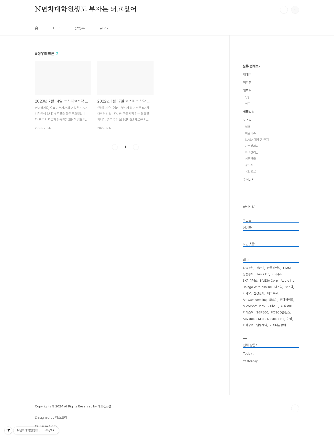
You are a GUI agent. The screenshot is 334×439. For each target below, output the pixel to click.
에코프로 (272, 293)
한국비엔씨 (273, 268)
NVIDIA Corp (269, 280)
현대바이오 (286, 299)
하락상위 (248, 325)
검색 (284, 9)
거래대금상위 (278, 325)
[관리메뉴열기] (8, 430)
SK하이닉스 (250, 280)
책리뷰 (247, 82)
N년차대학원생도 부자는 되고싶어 (86, 9)
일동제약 (261, 325)
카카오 (247, 293)
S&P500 (262, 312)
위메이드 (272, 306)
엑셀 (247, 127)
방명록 (80, 28)
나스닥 (278, 287)
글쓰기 (105, 28)
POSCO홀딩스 (280, 312)
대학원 (247, 90)
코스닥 (289, 287)
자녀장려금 (251, 152)
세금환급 (250, 159)
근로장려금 (251, 146)
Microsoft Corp (254, 306)
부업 (247, 97)
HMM (287, 268)
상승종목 (248, 274)
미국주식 (277, 274)
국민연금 (250, 171)
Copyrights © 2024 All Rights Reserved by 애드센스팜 (73, 406)
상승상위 (248, 268)
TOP (295, 408)
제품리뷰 (249, 112)
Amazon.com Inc (255, 299)
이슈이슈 (250, 133)
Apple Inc (287, 280)
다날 (289, 319)
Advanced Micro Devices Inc (263, 319)
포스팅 (247, 120)
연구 (247, 104)
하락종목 (286, 306)
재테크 (247, 74)
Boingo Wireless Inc (257, 287)
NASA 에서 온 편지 (257, 139)
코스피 (273, 299)
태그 (56, 28)
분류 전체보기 (252, 66)
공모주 (249, 165)
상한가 (260, 268)
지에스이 (248, 312)
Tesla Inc (262, 274)
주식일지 (249, 179)
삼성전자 (259, 293)
